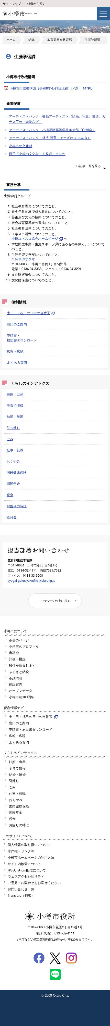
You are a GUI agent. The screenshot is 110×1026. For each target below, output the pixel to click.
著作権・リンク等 (21, 850)
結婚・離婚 (15, 416)
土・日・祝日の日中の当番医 (28, 312)
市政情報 (15, 678)
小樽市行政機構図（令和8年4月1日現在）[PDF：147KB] (51, 88)
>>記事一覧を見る (88, 165)
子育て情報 (15, 405)
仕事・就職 (15, 450)
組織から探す (36, 4)
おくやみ (13, 461)
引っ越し (13, 427)
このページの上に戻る (55, 600)
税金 (10, 494)
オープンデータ (20, 690)
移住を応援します (22, 665)
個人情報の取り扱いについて (29, 844)
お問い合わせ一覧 (21, 888)
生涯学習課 (92, 39)
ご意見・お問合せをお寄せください (34, 882)
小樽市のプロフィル (24, 646)
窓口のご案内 (17, 324)
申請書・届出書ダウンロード (22, 338)
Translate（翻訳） (21, 895)
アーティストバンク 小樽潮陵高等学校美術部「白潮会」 (52, 129)
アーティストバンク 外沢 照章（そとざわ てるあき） (50, 137)
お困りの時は (17, 505)
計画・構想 (17, 658)
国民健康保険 (17, 472)
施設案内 (15, 684)
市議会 (14, 652)
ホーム (11, 39)
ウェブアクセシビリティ (26, 876)
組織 (31, 39)
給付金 (12, 517)
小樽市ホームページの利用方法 (31, 857)
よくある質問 (17, 362)
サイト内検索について (24, 863)
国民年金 (13, 483)
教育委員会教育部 (59, 39)
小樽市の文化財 (20, 145)
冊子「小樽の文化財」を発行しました (37, 153)
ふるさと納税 (19, 671)
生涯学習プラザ (23, 259)
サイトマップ (12, 4)
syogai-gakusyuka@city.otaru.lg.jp (31, 580)
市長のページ (19, 640)
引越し (14, 780)
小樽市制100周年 (21, 696)
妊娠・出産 (15, 394)
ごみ (10, 438)
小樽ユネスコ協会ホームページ (35, 238)
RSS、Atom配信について (27, 870)
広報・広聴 (15, 351)
